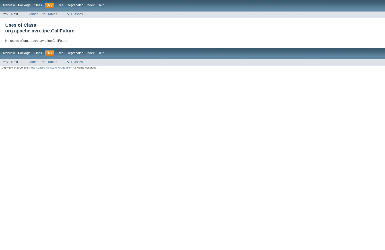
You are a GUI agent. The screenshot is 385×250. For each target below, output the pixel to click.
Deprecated (75, 5)
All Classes (75, 14)
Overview (8, 5)
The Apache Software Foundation (51, 67)
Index (91, 5)
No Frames (49, 14)
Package (24, 5)
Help (101, 5)
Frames (33, 14)
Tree (60, 5)
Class (38, 5)
